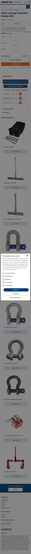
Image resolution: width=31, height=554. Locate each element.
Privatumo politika (12, 269)
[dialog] (15, 277)
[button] (15, 297)
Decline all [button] (16, 294)
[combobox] (27, 255)
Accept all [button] (16, 290)
